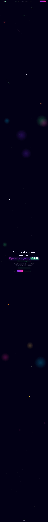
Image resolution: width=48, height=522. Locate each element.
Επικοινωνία (30, 1)
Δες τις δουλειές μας (27, 270)
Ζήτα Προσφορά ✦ (42, 1)
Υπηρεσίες (22, 1)
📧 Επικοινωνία (20, 270)
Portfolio (19, 1)
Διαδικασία (26, 1)
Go (5, 1)
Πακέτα (16, 1)
